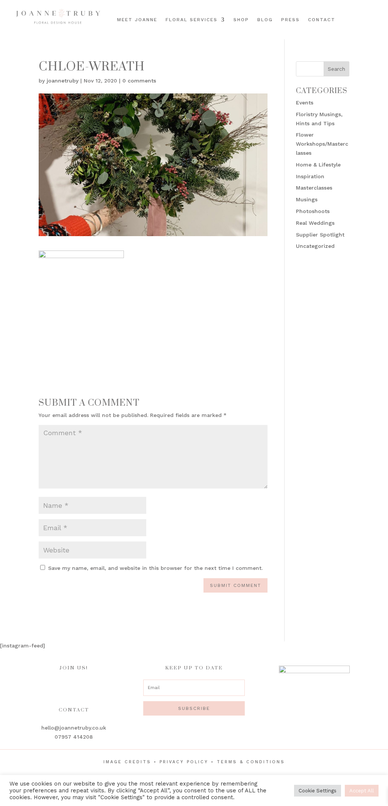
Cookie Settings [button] (317, 791)
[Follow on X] (368, 25)
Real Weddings (315, 223)
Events (304, 103)
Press (290, 19)
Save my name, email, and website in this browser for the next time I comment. (155, 568)
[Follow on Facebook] (356, 12)
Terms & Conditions (251, 761)
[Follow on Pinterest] (378, 12)
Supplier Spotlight (320, 235)
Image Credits (127, 761)
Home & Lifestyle (318, 165)
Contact (321, 19)
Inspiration (310, 176)
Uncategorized (315, 246)
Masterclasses (314, 188)
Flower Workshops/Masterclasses (322, 144)
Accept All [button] (361, 791)
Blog (265, 19)
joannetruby (62, 81)
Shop (241, 19)
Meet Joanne (137, 19)
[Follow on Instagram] (367, 12)
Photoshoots (313, 211)
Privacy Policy (184, 761)
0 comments (139, 81)
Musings (307, 199)
